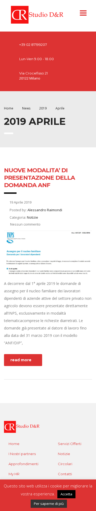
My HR (14, 474)
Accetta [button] (66, 494)
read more (20, 360)
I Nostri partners (22, 454)
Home (8, 108)
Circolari (65, 464)
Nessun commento (25, 224)
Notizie (64, 454)
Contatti (65, 474)
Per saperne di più (49, 503)
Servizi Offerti (69, 444)
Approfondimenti (23, 464)
